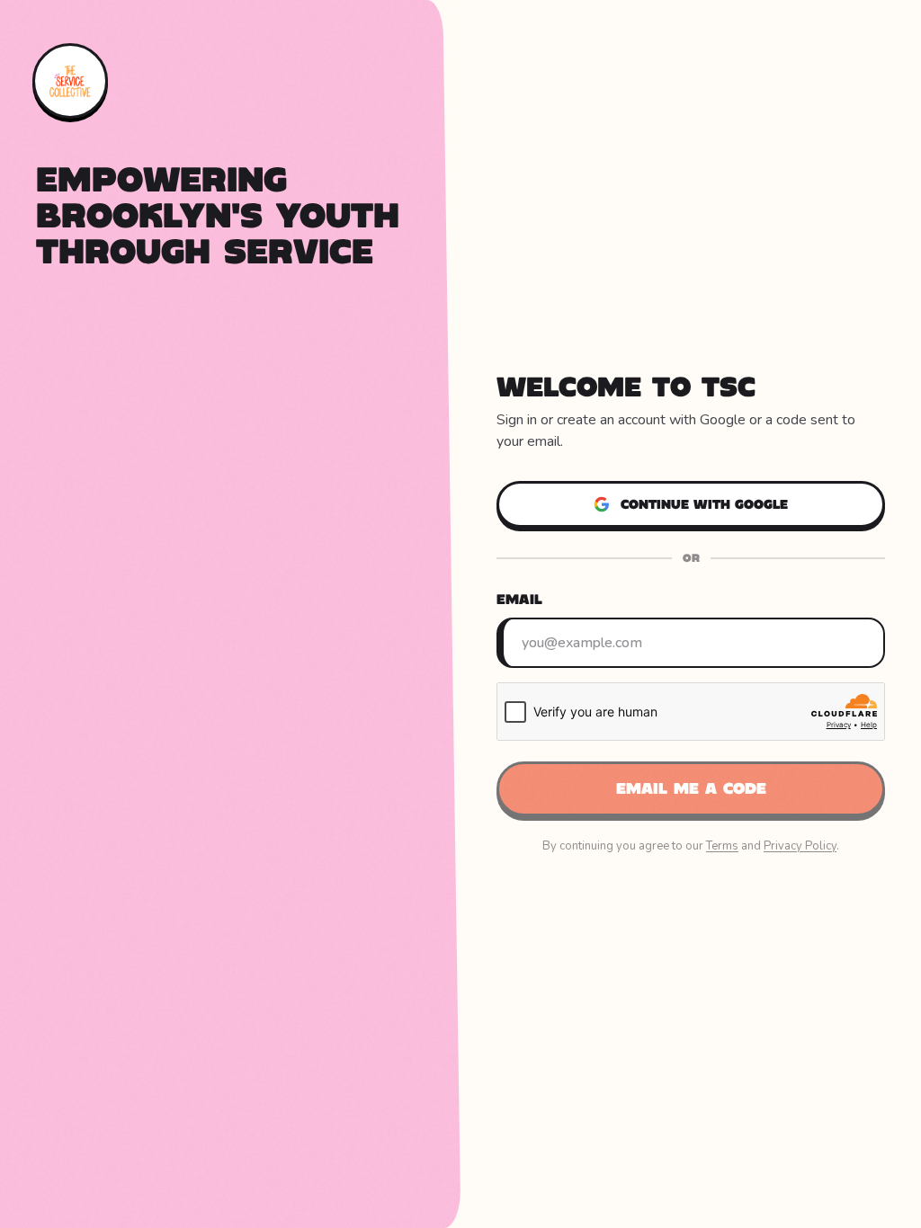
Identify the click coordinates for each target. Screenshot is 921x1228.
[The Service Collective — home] (70, 81)
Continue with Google (704, 504)
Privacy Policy (800, 846)
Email (519, 599)
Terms (722, 846)
